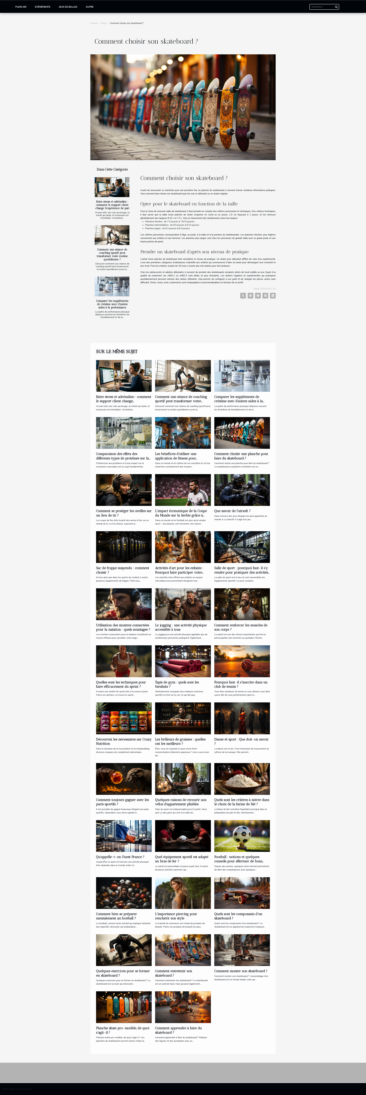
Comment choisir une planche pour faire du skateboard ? (241, 456)
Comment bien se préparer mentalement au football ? (116, 916)
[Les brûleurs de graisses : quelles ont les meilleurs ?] (183, 718)
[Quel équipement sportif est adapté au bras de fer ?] (183, 835)
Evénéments (42, 6)
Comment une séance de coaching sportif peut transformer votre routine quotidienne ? (112, 254)
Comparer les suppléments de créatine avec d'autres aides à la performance (112, 304)
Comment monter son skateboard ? (240, 971)
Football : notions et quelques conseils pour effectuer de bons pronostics (238, 861)
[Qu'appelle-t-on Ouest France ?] (124, 835)
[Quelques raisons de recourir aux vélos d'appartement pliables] (183, 778)
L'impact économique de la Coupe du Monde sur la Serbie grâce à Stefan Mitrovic (181, 515)
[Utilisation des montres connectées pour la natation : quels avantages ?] (124, 604)
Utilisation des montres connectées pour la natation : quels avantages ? (123, 627)
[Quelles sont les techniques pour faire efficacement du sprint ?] (124, 661)
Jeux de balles (68, 6)
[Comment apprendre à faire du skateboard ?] (183, 1007)
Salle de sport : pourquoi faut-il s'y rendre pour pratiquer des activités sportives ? (241, 572)
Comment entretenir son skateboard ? (173, 973)
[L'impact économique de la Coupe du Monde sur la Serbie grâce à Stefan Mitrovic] (183, 489)
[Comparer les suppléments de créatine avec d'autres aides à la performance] (112, 286)
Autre (90, 6)
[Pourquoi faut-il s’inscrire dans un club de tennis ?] (242, 661)
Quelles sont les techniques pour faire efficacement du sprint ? (121, 684)
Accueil (94, 23)
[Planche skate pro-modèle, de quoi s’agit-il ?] (124, 1007)
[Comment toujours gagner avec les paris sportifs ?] (124, 778)
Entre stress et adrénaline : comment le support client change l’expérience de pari (112, 205)
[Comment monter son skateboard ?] (242, 950)
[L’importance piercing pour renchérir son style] (183, 892)
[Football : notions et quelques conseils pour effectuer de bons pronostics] (242, 835)
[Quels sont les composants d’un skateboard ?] (242, 892)
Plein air (20, 6)
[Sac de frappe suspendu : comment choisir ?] (124, 547)
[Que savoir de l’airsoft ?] (242, 489)
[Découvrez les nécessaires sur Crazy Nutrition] (124, 718)
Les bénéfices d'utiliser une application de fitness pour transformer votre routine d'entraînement (175, 460)
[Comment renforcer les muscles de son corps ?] (242, 604)
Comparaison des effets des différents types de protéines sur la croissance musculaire (122, 458)
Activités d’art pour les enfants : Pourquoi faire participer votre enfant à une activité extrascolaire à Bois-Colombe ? (182, 574)
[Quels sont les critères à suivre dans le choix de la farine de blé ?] (242, 778)
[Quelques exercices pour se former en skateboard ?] (124, 950)
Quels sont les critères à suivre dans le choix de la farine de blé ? (241, 802)
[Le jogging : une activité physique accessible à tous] (183, 604)
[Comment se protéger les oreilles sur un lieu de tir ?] (124, 489)
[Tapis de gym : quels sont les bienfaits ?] (183, 661)
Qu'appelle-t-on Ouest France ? (120, 857)
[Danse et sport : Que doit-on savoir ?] (242, 718)
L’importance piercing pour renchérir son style (176, 916)
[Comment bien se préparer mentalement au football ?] (124, 892)
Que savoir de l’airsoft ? (232, 511)
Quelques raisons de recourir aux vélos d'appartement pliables (181, 802)
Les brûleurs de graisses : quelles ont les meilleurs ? (180, 741)
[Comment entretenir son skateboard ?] (183, 950)
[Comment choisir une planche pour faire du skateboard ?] (242, 432)
